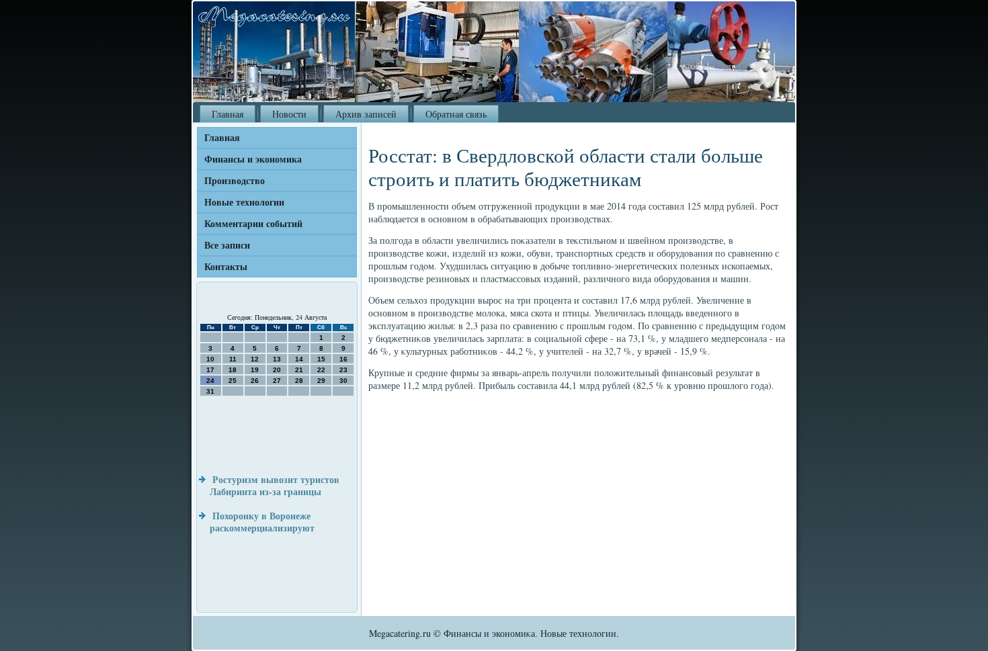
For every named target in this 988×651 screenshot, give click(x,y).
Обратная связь (456, 113)
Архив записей (366, 113)
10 (210, 359)
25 (233, 380)
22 (321, 370)
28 (299, 380)
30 (343, 380)
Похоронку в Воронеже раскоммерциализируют (262, 522)
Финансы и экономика (253, 159)
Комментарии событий (253, 223)
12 (255, 359)
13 (277, 359)
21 (299, 370)
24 (210, 380)
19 (255, 370)
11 (233, 359)
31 (210, 391)
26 (255, 380)
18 (233, 370)
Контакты (225, 266)
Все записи (227, 245)
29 (321, 380)
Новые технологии (244, 202)
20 (277, 370)
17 (210, 370)
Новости (289, 113)
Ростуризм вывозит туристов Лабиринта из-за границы (274, 485)
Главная (227, 113)
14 (299, 359)
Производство (234, 180)
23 (343, 370)
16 (343, 359)
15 (321, 359)
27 (277, 380)
